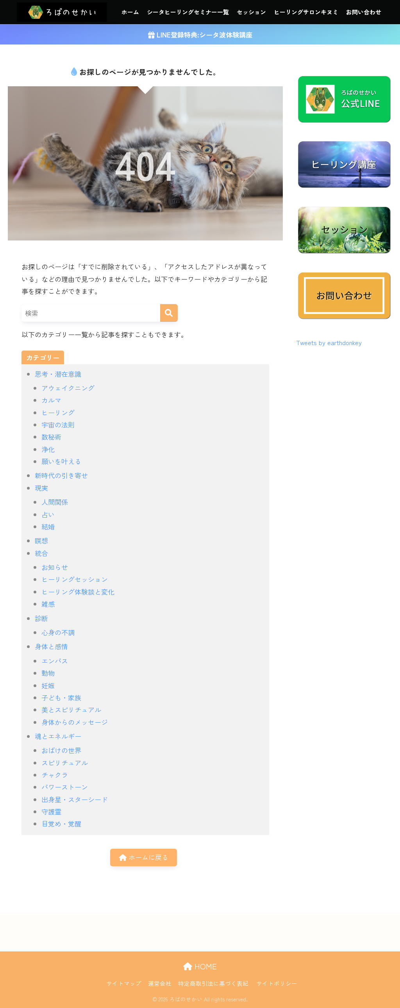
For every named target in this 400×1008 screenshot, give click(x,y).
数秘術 (51, 437)
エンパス (54, 661)
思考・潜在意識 (58, 374)
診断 (41, 618)
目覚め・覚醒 (61, 823)
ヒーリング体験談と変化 (77, 592)
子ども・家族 (61, 697)
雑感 (48, 604)
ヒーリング (58, 412)
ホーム (130, 12)
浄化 (48, 449)
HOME (204, 966)
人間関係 (54, 502)
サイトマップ (123, 983)
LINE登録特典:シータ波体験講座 (203, 34)
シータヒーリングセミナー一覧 (188, 12)
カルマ (51, 400)
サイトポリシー (276, 983)
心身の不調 (58, 632)
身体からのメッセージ (74, 722)
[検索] (169, 313)
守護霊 (51, 811)
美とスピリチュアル (71, 709)
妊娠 (48, 685)
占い (48, 514)
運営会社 (159, 983)
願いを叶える (61, 461)
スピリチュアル (64, 763)
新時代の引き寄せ (61, 475)
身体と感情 (51, 646)
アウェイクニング (68, 388)
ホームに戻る (147, 857)
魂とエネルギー (58, 736)
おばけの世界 (61, 750)
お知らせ (54, 567)
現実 (41, 488)
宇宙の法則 (58, 424)
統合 (41, 553)
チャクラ (54, 775)
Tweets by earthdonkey (329, 342)
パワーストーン (64, 787)
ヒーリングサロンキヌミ (306, 12)
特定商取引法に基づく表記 (213, 983)
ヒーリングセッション (74, 579)
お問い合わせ (363, 12)
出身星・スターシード (74, 799)
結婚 (48, 526)
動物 (48, 673)
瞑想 (41, 540)
